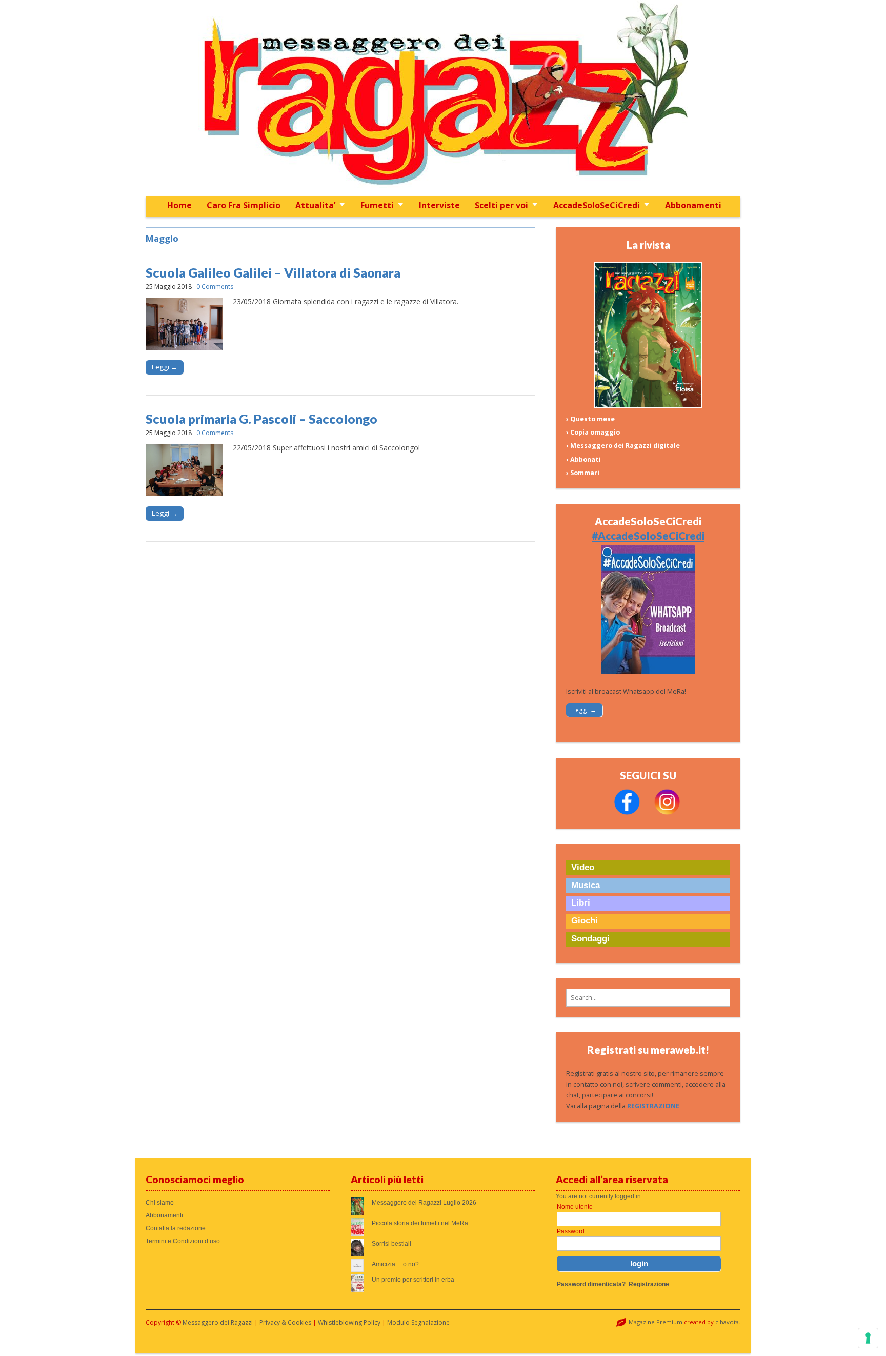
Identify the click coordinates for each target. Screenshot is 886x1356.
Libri (580, 903)
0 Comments (214, 286)
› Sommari (582, 472)
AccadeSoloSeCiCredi (596, 205)
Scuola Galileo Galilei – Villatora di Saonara (273, 272)
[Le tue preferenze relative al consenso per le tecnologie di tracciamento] (868, 1338)
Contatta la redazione (176, 1228)
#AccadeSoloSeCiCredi (648, 535)
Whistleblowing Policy (349, 1322)
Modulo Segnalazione (418, 1322)
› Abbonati (583, 459)
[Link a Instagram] (667, 812)
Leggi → (164, 366)
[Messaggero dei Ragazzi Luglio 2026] (648, 405)
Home (179, 205)
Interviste (439, 205)
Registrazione (649, 1284)
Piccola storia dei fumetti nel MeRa (420, 1223)
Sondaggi (590, 939)
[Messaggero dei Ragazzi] (443, 98)
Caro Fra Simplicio (243, 205)
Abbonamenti (693, 205)
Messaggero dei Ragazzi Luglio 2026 (424, 1202)
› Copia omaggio (593, 432)
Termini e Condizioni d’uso (183, 1241)
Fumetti (377, 205)
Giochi (584, 921)
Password (571, 1231)
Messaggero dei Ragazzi (218, 1322)
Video (582, 867)
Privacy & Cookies (285, 1322)
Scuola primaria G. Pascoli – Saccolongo (261, 418)
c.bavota (727, 1322)
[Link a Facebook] (627, 812)
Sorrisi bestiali (391, 1243)
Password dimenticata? (591, 1284)
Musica (585, 885)
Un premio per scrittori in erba (413, 1279)
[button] (648, 998)
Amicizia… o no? (395, 1264)
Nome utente (575, 1206)
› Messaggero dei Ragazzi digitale (623, 445)
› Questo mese (590, 419)
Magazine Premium (655, 1322)
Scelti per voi (501, 205)
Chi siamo (160, 1202)
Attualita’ (315, 205)
